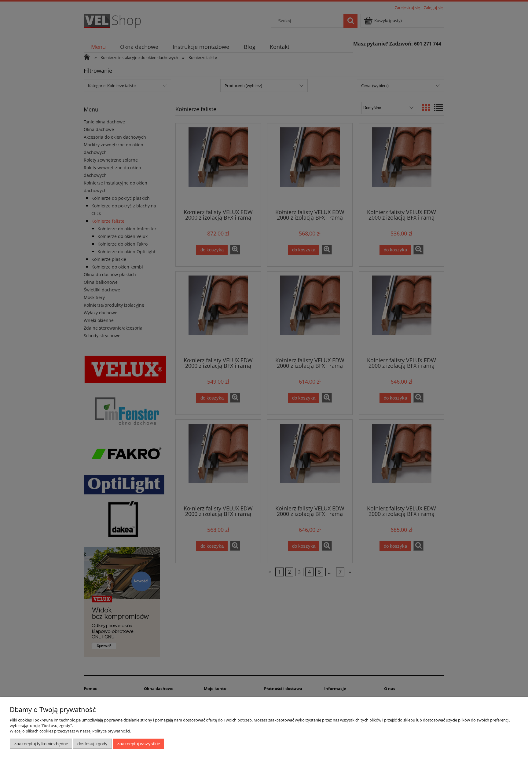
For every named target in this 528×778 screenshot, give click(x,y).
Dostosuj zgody (92, 743)
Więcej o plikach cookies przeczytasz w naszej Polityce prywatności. (70, 731)
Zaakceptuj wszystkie (138, 743)
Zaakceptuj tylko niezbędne (41, 743)
